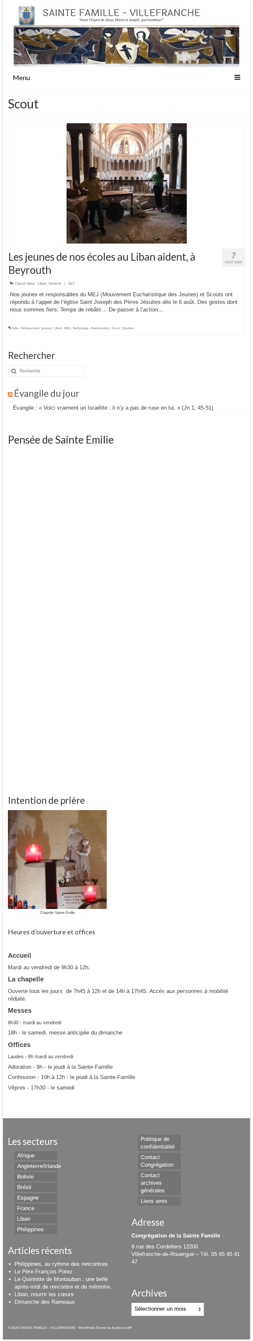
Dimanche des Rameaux (44, 1302)
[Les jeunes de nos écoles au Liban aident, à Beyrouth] (127, 183)
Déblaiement (30, 328)
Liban (42, 283)
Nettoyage (81, 328)
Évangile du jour (46, 393)
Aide (15, 328)
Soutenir (55, 283)
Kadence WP (122, 1327)
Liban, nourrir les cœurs (44, 1294)
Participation (100, 328)
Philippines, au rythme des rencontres (61, 1264)
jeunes (47, 328)
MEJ (67, 328)
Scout (115, 328)
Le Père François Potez (43, 1271)
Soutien (128, 328)
